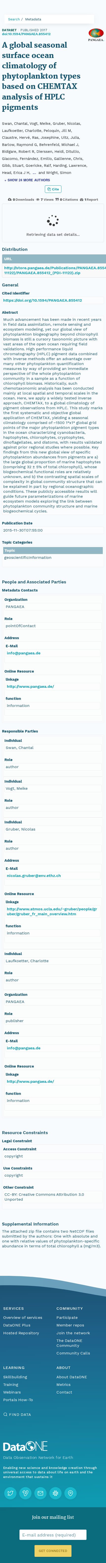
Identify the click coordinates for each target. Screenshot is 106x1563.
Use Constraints (17, 1168)
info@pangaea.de (23, 653)
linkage (12, 679)
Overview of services (22, 1317)
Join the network (73, 1333)
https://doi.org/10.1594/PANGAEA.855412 (42, 300)
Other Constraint (18, 1187)
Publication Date (17, 523)
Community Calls (73, 1353)
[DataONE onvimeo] (25, 1493)
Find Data (20, 1414)
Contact (64, 1392)
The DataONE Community (69, 1343)
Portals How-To (18, 1399)
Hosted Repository (21, 1333)
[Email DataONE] (40, 1493)
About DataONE (71, 1377)
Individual (13, 740)
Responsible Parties (20, 731)
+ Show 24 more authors (27, 180)
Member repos (70, 1325)
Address (11, 638)
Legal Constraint (17, 1141)
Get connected (53, 1551)
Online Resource (19, 671)
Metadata (33, 19)
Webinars (12, 1392)
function (13, 698)
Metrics (63, 1384)
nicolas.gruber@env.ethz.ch (34, 875)
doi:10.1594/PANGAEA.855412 (26, 34)
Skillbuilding (15, 1377)
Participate (67, 1317)
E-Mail (12, 646)
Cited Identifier (16, 293)
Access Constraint (19, 1149)
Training (10, 1384)
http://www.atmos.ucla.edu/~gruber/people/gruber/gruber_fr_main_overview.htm (52, 911)
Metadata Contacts (20, 590)
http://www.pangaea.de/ (30, 686)
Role (8, 619)
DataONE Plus (16, 1325)
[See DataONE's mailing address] (70, 1493)
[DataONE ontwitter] (10, 1493)
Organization (15, 599)
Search (14, 19)
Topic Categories (17, 542)
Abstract (10, 312)
